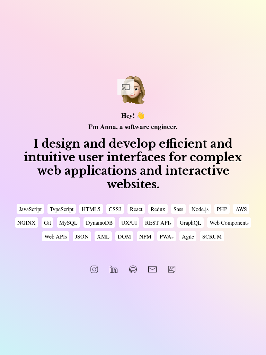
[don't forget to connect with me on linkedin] (113, 269)
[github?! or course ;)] (133, 269)
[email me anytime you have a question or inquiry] (152, 269)
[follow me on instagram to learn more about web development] (94, 269)
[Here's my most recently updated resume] (171, 269)
